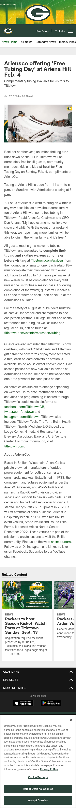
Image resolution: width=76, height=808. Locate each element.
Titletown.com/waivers (47, 260)
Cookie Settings (38, 777)
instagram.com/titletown (22, 416)
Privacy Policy (49, 769)
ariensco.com (61, 542)
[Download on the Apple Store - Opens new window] (23, 703)
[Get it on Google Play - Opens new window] (51, 705)
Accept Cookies (38, 800)
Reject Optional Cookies (38, 788)
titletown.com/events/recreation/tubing (32, 333)
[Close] (71, 719)
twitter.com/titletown (19, 411)
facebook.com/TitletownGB (24, 407)
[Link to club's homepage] (8, 29)
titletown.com (14, 446)
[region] (38, 761)
